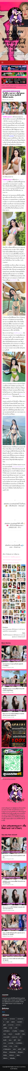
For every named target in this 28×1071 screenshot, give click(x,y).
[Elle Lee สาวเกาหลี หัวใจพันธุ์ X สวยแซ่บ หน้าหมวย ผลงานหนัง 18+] (14, 703)
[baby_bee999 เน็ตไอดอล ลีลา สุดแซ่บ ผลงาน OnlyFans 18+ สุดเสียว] (14, 922)
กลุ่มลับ (7, 1021)
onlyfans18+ (12, 1018)
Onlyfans (8, 709)
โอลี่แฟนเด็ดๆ (12, 1058)
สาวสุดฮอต (5, 1046)
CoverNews (22, 1066)
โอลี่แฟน (18, 1055)
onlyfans (5, 1018)
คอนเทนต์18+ (19, 1021)
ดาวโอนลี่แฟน (14, 1030)
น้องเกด (10, 1040)
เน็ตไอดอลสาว (20, 1052)
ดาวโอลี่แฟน (21, 1030)
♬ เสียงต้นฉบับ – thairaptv (15, 506)
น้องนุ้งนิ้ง (4, 1040)
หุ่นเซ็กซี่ (19, 1049)
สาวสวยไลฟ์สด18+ (19, 1043)
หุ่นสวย (14, 1049)
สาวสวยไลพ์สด (10, 1043)
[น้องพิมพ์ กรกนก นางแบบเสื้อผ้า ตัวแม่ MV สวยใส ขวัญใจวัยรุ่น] (14, 678)
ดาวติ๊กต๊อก (5, 1027)
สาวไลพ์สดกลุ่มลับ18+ (7, 1049)
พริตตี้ (15, 1040)
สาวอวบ (10, 1046)
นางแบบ (12, 91)
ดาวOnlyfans (11, 1024)
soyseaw (8, 91)
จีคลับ (3, 1011)
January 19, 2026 (11, 717)
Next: (14, 634)
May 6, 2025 (10, 961)
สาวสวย (4, 1043)
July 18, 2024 (10, 99)
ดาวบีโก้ (15, 1027)
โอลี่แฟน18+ (5, 1058)
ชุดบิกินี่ (4, 1024)
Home (4, 91)
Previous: (14, 629)
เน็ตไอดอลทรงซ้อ (12, 1052)
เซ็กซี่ (24, 1049)
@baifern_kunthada (10, 504)
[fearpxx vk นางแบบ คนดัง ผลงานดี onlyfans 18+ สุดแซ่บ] (14, 948)
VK (3, 1021)
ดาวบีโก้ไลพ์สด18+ (6, 1030)
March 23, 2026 (10, 692)
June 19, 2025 (10, 936)
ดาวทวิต (10, 1027)
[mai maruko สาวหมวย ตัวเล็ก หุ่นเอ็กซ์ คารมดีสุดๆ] (14, 653)
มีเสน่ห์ (19, 1040)
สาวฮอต (15, 1046)
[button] (2, 62)
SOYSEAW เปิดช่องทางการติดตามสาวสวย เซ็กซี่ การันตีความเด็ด (14, 41)
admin (5, 99)
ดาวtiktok (18, 1024)
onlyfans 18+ (20, 1018)
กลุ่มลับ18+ (13, 1021)
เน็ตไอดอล (18, 91)
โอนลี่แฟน (5, 1055)
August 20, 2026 (11, 667)
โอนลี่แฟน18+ (11, 1055)
